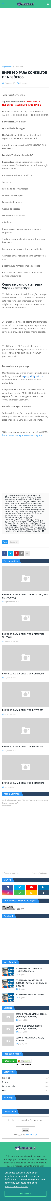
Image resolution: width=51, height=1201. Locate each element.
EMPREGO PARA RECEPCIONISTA (30, 994)
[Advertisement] (25, 37)
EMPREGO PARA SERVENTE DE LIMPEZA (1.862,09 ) (29, 969)
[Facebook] (4, 553)
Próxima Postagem (39, 873)
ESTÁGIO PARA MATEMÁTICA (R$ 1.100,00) (30, 1039)
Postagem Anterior (11, 873)
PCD (25, 1090)
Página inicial (7, 66)
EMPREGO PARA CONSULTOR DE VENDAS (22, 710)
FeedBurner (31, 1135)
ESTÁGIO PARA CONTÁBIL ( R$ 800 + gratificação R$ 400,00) (31, 1015)
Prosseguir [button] (25, 1194)
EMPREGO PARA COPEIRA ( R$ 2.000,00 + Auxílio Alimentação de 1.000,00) (31, 983)
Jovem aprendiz (25, 1086)
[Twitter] (10, 553)
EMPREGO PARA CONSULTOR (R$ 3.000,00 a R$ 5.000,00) (25, 596)
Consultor (19, 66)
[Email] (21, 553)
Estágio (25, 1082)
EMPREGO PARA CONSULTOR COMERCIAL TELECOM (23, 636)
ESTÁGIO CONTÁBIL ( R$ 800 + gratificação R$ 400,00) (29, 1027)
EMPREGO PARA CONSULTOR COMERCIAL (23, 673)
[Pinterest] (16, 553)
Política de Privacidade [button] (16, 1186)
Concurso (25, 1078)
